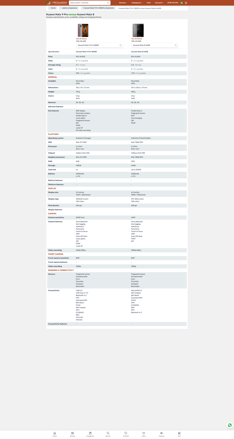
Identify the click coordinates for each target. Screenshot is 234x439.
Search (108, 436)
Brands (72, 436)
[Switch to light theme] (186, 3)
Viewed (161, 436)
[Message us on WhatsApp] (182, 3)
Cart (149, 3)
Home (55, 436)
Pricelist (126, 436)
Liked (144, 436)
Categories (90, 436)
